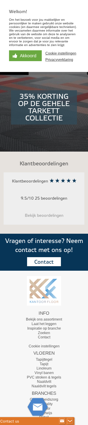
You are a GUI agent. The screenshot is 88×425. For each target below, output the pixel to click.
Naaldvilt (44, 381)
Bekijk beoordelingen (44, 215)
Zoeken (44, 333)
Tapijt (44, 364)
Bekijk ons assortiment (44, 319)
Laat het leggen (44, 324)
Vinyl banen (44, 373)
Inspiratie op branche (44, 328)
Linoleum (44, 368)
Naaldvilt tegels (44, 386)
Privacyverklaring (59, 60)
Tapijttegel (44, 359)
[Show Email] (62, 421)
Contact (44, 262)
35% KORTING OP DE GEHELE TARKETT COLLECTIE (44, 107)
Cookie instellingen (44, 346)
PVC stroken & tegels (44, 377)
